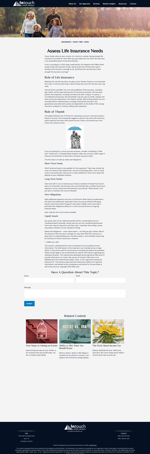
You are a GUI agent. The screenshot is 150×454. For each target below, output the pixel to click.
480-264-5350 (126, 436)
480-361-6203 (126, 438)
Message (27, 287)
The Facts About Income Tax (107, 345)
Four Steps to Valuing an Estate (41, 345)
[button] (72, 4)
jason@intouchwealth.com (75, 431)
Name (26, 276)
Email (78, 276)
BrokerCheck (93, 445)
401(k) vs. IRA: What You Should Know (71, 346)
